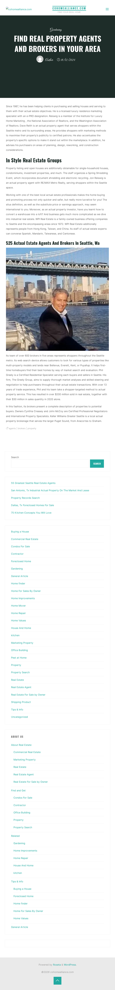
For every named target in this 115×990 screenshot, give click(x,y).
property (32, 428)
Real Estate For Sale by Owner (28, 694)
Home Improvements (23, 598)
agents (12, 428)
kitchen (15, 635)
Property (16, 664)
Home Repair (18, 613)
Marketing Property (22, 642)
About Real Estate (21, 744)
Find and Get (18, 790)
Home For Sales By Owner (26, 590)
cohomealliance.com (69, 8)
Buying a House (20, 531)
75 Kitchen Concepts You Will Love (31, 512)
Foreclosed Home (21, 561)
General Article (19, 576)
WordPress (70, 964)
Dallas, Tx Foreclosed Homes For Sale (32, 505)
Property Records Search (25, 497)
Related (15, 835)
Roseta (56, 964)
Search (15, 457)
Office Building (19, 650)
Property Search (20, 672)
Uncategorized (19, 716)
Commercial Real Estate (24, 539)
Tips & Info (17, 709)
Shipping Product (21, 702)
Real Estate (17, 679)
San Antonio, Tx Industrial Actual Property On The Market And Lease (50, 490)
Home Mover (18, 605)
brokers (22, 428)
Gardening (56, 30)
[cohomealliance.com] (19, 9)
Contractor (17, 553)
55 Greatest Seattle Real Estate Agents (33, 483)
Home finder (18, 583)
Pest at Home (19, 657)
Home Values (18, 620)
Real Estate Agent (21, 687)
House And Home (21, 627)
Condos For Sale (20, 546)
